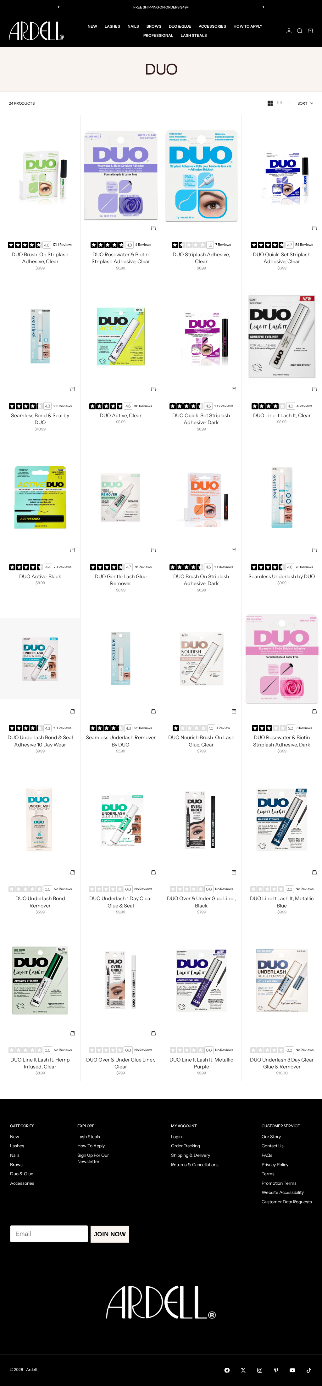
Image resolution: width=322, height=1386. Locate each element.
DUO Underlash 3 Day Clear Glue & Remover (282, 1064)
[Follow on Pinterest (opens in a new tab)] (276, 1370)
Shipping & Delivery (190, 1155)
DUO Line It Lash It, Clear (282, 416)
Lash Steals (194, 35)
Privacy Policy (275, 1164)
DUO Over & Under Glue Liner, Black (201, 903)
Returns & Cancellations (195, 1164)
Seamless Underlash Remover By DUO (121, 742)
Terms (268, 1174)
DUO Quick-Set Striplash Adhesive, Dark (201, 419)
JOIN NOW (110, 1234)
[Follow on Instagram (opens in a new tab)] (260, 1370)
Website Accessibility (283, 1192)
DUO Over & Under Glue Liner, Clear (120, 1064)
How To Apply (248, 26)
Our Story (271, 1136)
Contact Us (273, 1146)
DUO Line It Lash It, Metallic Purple (201, 1064)
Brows (154, 26)
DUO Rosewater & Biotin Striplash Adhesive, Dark (281, 742)
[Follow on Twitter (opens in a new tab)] (243, 1370)
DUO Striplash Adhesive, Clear (201, 258)
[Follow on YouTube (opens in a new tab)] (292, 1370)
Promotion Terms (279, 1183)
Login (176, 1136)
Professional (158, 35)
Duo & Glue (180, 26)
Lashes (112, 26)
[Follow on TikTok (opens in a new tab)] (309, 1370)
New (92, 26)
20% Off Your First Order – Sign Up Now (161, 8)
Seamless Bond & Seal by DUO (40, 419)
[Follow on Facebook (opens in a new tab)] (227, 1370)
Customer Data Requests (287, 1202)
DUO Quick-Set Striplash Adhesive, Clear (282, 258)
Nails (133, 26)
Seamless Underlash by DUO (281, 577)
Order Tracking (185, 1146)
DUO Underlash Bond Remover (40, 903)
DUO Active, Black (40, 577)
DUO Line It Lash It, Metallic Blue (282, 903)
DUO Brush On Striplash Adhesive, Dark (201, 581)
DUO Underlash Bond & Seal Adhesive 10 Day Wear (40, 742)
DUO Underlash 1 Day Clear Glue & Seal (120, 903)
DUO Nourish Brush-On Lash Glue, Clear (201, 742)
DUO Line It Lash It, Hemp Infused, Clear (40, 1064)
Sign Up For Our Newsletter (93, 1158)
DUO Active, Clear (121, 416)
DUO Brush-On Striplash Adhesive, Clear (40, 258)
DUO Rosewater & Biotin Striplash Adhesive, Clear (121, 258)
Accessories (212, 26)
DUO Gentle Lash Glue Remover (121, 581)
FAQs (267, 1155)
